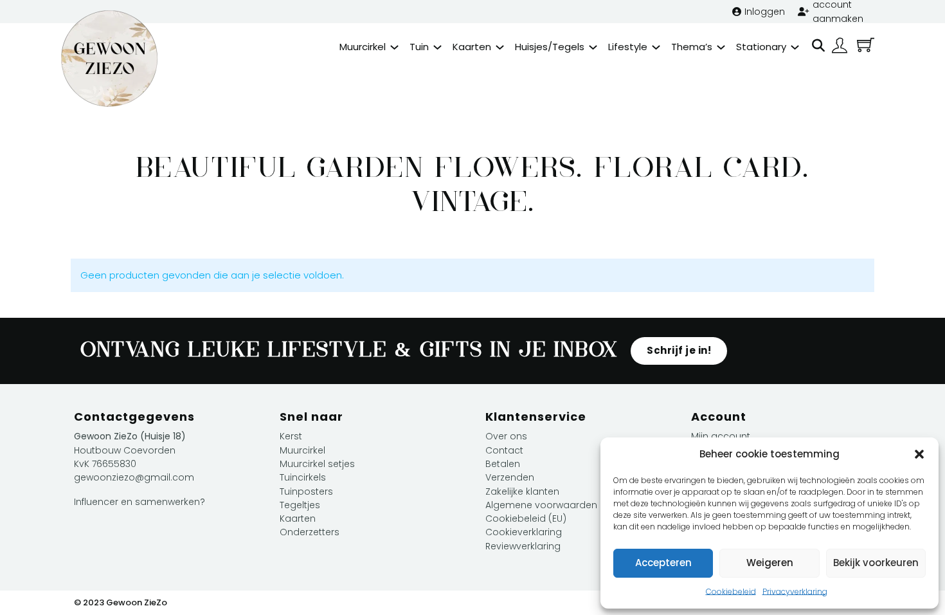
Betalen (502, 463)
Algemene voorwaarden (541, 505)
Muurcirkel (362, 46)
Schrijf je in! (679, 350)
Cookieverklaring (523, 532)
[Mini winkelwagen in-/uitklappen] (865, 44)
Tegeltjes (300, 505)
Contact (504, 450)
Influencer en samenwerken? (139, 501)
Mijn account (720, 436)
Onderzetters (309, 532)
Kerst (291, 436)
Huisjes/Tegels (549, 46)
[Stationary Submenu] (795, 47)
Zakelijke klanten (522, 491)
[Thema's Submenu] (721, 47)
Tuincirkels (303, 477)
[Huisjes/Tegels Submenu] (593, 47)
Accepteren (663, 562)
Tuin (419, 46)
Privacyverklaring (794, 591)
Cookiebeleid (731, 591)
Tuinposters (306, 491)
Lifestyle (627, 46)
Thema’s (691, 46)
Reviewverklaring (523, 546)
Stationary (761, 46)
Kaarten (472, 46)
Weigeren (769, 562)
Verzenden (509, 477)
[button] (919, 454)
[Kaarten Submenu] (500, 47)
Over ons (506, 436)
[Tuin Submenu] (437, 47)
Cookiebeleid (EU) (525, 518)
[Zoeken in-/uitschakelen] (818, 45)
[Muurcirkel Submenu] (394, 47)
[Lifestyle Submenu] (656, 47)
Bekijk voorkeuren (876, 562)
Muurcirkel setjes (317, 463)
